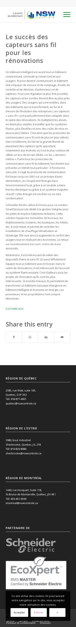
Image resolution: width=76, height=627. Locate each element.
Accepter (19, 612)
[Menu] (64, 14)
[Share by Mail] (62, 337)
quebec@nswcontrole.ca (21, 403)
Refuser (38, 612)
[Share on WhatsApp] (30, 337)
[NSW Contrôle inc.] (31, 14)
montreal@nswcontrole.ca (22, 503)
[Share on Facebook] (14, 337)
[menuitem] (64, 14)
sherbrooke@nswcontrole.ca (23, 453)
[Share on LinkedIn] (46, 337)
